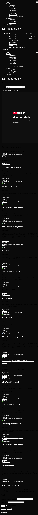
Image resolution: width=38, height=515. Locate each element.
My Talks (8, 4)
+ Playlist (4, 153)
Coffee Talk (12, 8)
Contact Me (9, 24)
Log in (3, 505)
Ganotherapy (12, 13)
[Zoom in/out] (6, 512)
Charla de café (13, 15)
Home (7, 2)
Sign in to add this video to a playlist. (12, 154)
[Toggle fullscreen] (5, 512)
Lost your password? (6, 509)
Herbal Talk (12, 7)
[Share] (3, 512)
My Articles (9, 18)
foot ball (7, 90)
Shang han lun (13, 10)
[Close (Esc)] (1, 512)
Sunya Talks (12, 5)
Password (4, 502)
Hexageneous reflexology (16, 16)
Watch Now (5, 178)
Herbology (12, 11)
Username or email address (9, 499)
